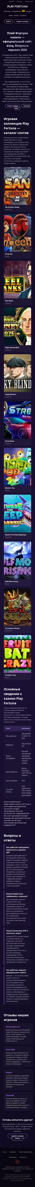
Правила (13, 1152)
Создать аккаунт (22, 21)
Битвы (16, 15)
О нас (4, 1152)
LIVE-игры (7, 11)
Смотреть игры (22, 107)
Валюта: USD (29, 1)
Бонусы (28, 11)
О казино (23, 15)
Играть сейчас (12, 106)
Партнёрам (13, 1157)
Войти (8, 21)
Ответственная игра (25, 1152)
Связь (11, 15)
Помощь (19, 1)
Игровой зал (18, 11)
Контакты (23, 1157)
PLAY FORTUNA (17, 6)
